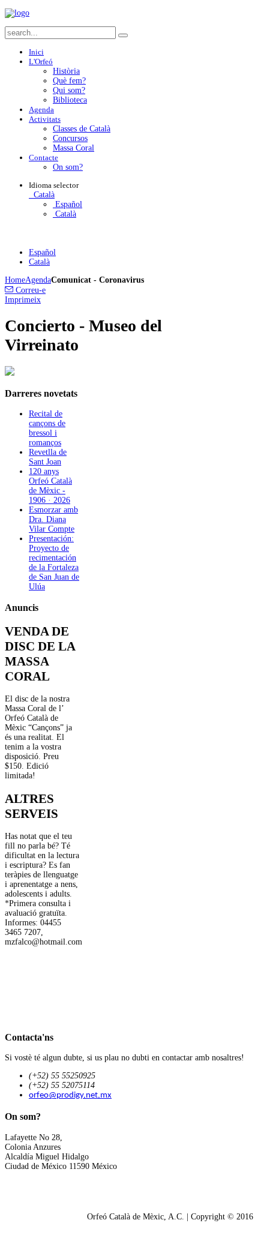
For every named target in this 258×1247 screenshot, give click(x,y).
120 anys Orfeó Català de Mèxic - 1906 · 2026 (50, 486)
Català (43, 194)
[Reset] (123, 35)
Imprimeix (23, 299)
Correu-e (29, 290)
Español (67, 204)
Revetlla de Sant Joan (48, 457)
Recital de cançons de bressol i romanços (47, 428)
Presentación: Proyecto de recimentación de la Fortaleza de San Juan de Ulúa (54, 562)
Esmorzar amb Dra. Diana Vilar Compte (53, 519)
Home (15, 279)
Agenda (38, 279)
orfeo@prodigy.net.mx (70, 1095)
